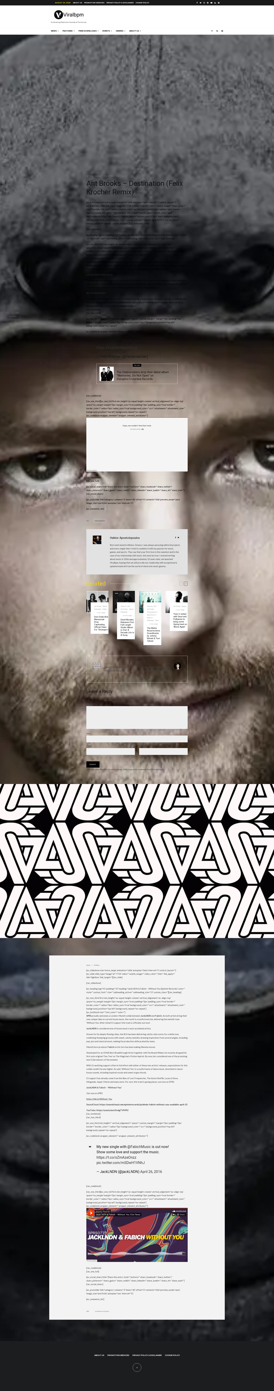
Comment (90, 704)
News (54, 31)
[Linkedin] (215, 2)
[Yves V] (177, 602)
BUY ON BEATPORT (96, 293)
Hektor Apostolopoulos (125, 538)
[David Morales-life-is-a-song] (124, 602)
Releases (98, 176)
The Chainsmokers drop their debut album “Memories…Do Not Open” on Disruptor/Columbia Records (143, 375)
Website (142, 746)
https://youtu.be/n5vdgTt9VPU (112, 1110)
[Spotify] (218, 2)
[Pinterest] (207, 2)
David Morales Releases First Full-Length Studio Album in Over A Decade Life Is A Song (127, 627)
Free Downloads (87, 31)
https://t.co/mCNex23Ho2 (116, 348)
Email (89, 746)
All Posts (89, 176)
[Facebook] (197, 2)
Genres (119, 31)
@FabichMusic (139, 1147)
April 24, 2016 (160, 357)
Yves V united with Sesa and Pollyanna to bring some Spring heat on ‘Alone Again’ (180, 620)
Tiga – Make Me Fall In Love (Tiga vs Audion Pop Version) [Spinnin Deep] (156, 669)
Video (104, 609)
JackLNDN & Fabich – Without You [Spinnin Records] (118, 667)
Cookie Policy (142, 3)
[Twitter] (200, 2)
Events (106, 31)
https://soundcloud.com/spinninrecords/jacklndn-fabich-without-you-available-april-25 (143, 1104)
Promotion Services (94, 3)
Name (89, 733)
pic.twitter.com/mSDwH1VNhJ (120, 1163)
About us (77, 3)
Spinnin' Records (102, 1311)
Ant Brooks (100, 521)
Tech (157, 620)
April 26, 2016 (151, 1172)
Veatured (145, 368)
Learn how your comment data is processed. (143, 769)
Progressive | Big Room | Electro (152, 615)
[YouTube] (211, 2)
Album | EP (121, 368)
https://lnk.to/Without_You (99, 1099)
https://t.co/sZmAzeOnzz (116, 1157)
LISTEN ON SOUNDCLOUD (99, 274)
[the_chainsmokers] (106, 374)
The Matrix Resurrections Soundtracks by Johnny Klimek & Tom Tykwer (153, 634)
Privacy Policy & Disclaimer (120, 3)
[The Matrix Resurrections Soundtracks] (150, 602)
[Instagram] (204, 2)
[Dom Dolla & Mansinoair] (97, 602)
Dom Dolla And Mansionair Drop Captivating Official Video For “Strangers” (101, 623)
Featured (68, 31)
